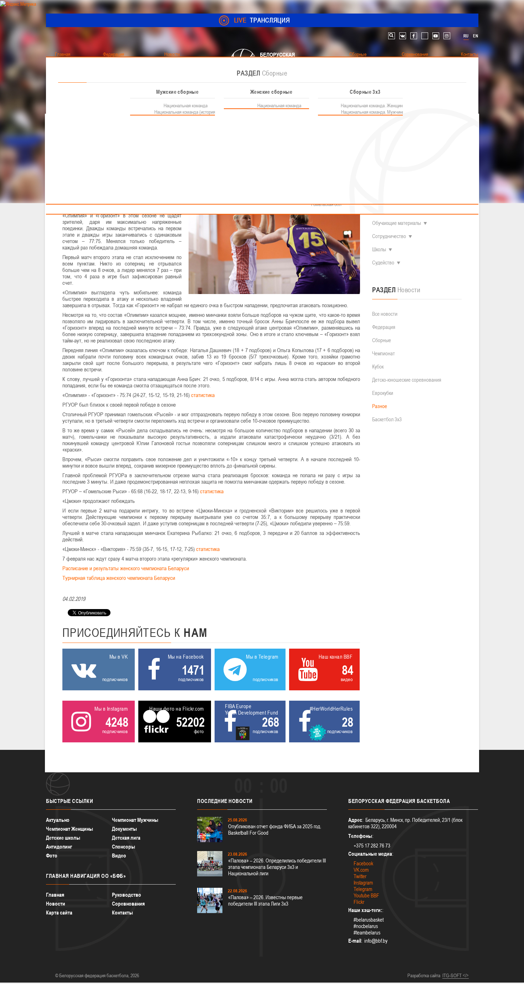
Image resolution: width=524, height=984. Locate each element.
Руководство (126, 895)
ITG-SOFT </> (455, 975)
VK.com (361, 870)
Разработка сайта (423, 975)
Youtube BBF (366, 895)
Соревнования (128, 904)
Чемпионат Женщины (69, 829)
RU (465, 36)
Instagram (363, 883)
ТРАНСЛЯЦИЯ (262, 20)
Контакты (122, 913)
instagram (446, 35)
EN (475, 36)
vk (402, 35)
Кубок (378, 367)
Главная (55, 895)
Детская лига (126, 838)
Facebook (363, 863)
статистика (203, 395)
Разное (379, 406)
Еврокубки (382, 393)
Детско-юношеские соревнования (406, 380)
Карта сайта (59, 913)
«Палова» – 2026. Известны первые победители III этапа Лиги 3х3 (265, 900)
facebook (413, 35)
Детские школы (63, 838)
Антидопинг (59, 847)
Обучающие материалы (396, 223)
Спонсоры (123, 847)
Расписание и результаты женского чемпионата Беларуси (125, 568)
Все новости (384, 314)
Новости (55, 904)
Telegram (363, 889)
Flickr (359, 902)
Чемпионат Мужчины (135, 820)
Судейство (383, 262)
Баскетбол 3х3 (387, 419)
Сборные (381, 340)
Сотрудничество (389, 236)
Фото (51, 855)
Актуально (58, 820)
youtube (435, 35)
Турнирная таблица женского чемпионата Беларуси (118, 578)
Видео (119, 855)
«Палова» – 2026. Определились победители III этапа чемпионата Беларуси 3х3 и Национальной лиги (277, 866)
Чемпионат (383, 353)
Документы (124, 829)
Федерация (383, 327)
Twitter (360, 876)
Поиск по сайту (391, 35)
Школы (379, 249)
